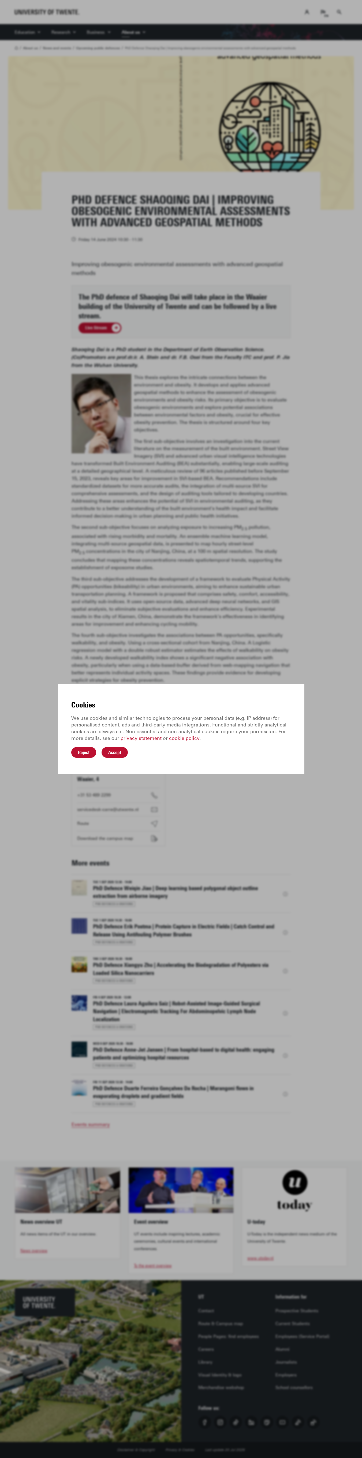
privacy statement (141, 738)
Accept (114, 752)
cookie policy (184, 738)
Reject (83, 752)
